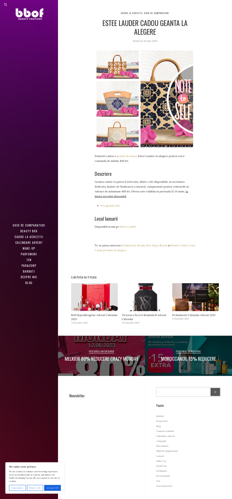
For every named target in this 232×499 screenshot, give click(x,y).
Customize (17, 488)
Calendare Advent (29, 242)
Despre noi (29, 277)
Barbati (29, 271)
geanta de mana (127, 156)
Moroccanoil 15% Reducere (188, 358)
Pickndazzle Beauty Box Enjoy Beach (144, 245)
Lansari (160, 456)
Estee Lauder (128, 226)
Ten (29, 260)
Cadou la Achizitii (29, 237)
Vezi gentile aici (110, 205)
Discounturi (162, 446)
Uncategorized (164, 486)
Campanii (161, 441)
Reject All (35, 488)
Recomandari (163, 475)
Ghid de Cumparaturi (29, 225)
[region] (34, 478)
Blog (29, 283)
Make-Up (29, 248)
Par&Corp (29, 265)
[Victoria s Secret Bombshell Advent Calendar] (145, 297)
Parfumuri (29, 254)
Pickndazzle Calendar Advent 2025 (194, 315)
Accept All (52, 488)
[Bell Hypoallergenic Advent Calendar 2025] (94, 297)
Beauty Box (29, 231)
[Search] (215, 392)
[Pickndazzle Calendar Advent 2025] (195, 297)
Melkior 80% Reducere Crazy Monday (101, 358)
